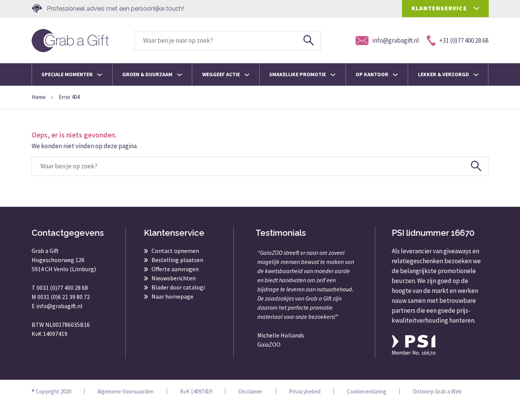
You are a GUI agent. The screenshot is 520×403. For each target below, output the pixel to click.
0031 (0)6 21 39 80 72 (63, 297)
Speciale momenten (67, 74)
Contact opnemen (175, 250)
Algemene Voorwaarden (125, 391)
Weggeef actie (221, 74)
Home (39, 97)
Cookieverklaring (366, 391)
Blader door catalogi (178, 287)
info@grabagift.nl (59, 306)
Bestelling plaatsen (177, 260)
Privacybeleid (305, 391)
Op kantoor (372, 74)
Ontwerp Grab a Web (437, 391)
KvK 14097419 (196, 391)
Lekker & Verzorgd (444, 74)
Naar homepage (172, 296)
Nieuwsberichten (174, 278)
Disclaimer (250, 391)
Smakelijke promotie (298, 74)
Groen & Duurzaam (148, 74)
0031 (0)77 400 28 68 (62, 287)
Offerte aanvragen (175, 269)
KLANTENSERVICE (439, 8)
